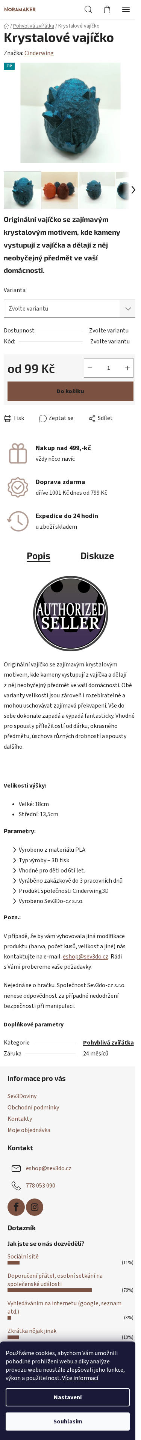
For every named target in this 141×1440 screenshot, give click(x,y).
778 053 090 (40, 1186)
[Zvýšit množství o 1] (127, 367)
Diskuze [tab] (97, 555)
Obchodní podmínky (33, 1107)
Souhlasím (67, 1421)
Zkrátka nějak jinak (32, 1331)
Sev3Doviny (22, 1096)
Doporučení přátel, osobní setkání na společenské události (55, 1280)
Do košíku (70, 391)
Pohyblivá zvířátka (108, 1042)
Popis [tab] (38, 555)
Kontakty (20, 1119)
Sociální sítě (23, 1256)
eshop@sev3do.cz (85, 956)
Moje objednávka (29, 1130)
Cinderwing (39, 53)
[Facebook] (16, 1207)
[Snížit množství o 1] (90, 367)
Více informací (80, 1378)
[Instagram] (34, 1207)
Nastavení (68, 1397)
